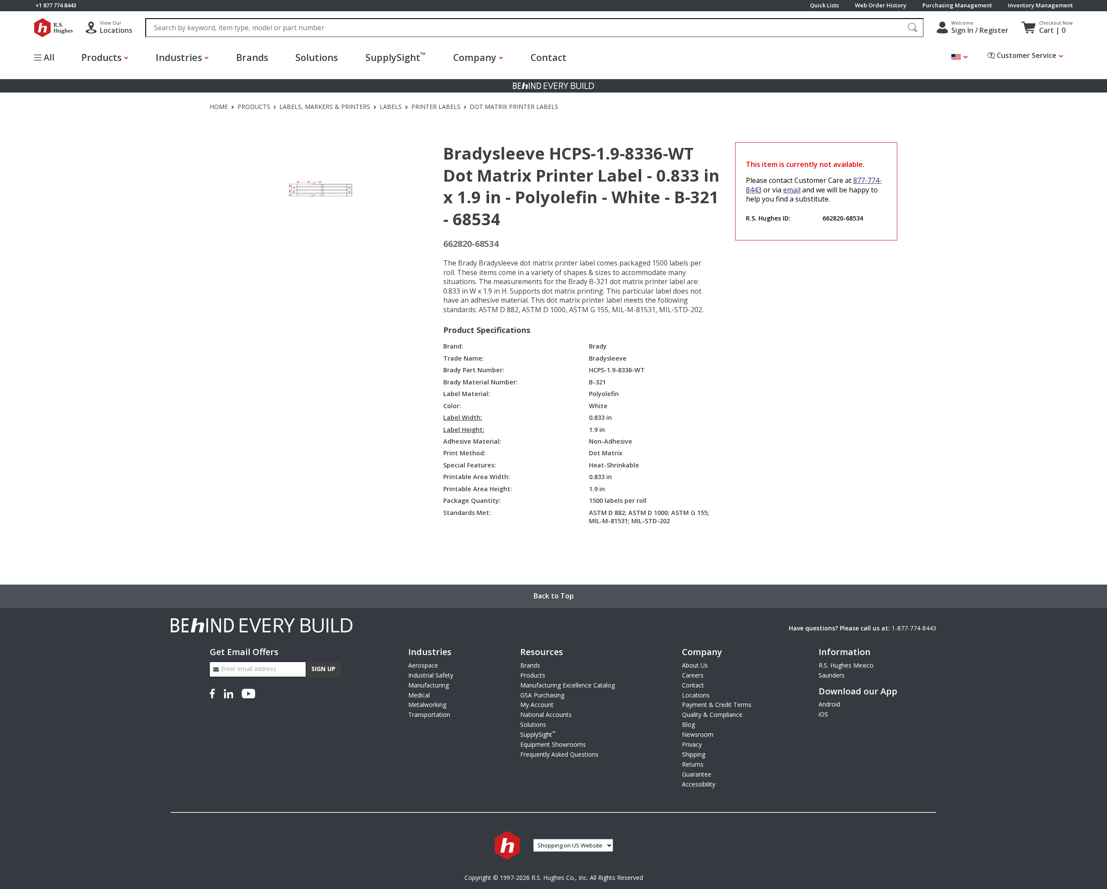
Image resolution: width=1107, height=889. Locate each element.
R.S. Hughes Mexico (846, 665)
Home (219, 107)
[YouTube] (248, 692)
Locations (696, 695)
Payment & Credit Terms (717, 704)
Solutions (316, 57)
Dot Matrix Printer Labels (514, 107)
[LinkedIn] (228, 692)
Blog (688, 724)
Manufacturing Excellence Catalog (567, 685)
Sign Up (323, 669)
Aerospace (423, 665)
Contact (548, 57)
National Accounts (546, 714)
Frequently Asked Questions (559, 754)
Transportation (429, 714)
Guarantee (696, 774)
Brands (252, 57)
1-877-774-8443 (914, 628)
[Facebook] (214, 692)
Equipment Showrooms (553, 744)
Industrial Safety (430, 675)
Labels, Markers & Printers (324, 107)
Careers (693, 675)
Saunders (832, 675)
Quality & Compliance (712, 714)
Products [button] (101, 57)
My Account (537, 704)
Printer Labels (436, 107)
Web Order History (880, 5)
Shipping (693, 754)
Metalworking (427, 704)
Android (829, 704)
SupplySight (395, 57)
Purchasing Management (957, 5)
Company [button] (474, 57)
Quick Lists (824, 5)
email (791, 190)
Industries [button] (179, 57)
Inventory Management (1040, 5)
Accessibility (698, 784)
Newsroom (697, 734)
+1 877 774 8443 (55, 5)
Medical (419, 695)
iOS (823, 714)
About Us (695, 665)
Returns (693, 764)
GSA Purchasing (542, 695)
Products (253, 107)
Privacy (692, 744)
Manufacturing (428, 685)
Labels (391, 107)
